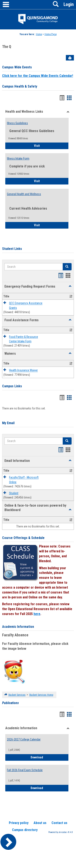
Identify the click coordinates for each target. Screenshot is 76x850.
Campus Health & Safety (19, 86)
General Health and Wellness (24, 194)
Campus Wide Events (17, 67)
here (37, 614)
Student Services (17, 694)
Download (50, 757)
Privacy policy (18, 823)
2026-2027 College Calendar (24, 739)
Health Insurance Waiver (23, 370)
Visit (48, 145)
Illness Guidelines (17, 123)
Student (13, 493)
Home (39, 34)
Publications (10, 703)
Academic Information (18, 627)
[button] (70, 286)
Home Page (51, 34)
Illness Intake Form (18, 158)
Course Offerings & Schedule (23, 538)
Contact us (59, 823)
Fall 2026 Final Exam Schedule (25, 770)
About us (40, 823)
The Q (6, 46)
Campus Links (12, 386)
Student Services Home (41, 694)
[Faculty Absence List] (14, 671)
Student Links (12, 249)
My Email (8, 423)
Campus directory (25, 830)
